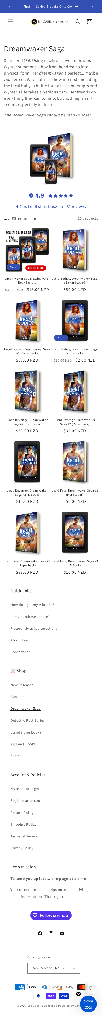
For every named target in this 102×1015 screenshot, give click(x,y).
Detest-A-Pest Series (27, 720)
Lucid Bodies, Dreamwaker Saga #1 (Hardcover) (75, 281)
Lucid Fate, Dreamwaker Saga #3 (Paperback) (27, 563)
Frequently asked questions (34, 628)
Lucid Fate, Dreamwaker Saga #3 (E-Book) (75, 563)
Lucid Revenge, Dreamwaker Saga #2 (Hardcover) (27, 422)
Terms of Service (24, 836)
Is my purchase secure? (30, 616)
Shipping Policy (23, 824)
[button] (10, 21)
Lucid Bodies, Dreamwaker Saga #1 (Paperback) (27, 351)
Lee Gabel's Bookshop (43, 1005)
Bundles (17, 696)
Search (16, 755)
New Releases (21, 685)
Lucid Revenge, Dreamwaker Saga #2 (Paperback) (74, 422)
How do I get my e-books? (32, 604)
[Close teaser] (78, 994)
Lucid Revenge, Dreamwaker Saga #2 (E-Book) (27, 492)
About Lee (19, 640)
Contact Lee (20, 652)
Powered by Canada (71, 1005)
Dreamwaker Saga (25, 708)
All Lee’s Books (23, 744)
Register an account (27, 800)
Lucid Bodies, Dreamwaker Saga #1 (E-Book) (75, 351)
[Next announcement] (92, 7)
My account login (24, 788)
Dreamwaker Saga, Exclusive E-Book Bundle (27, 281)
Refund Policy (22, 812)
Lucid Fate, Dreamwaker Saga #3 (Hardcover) (75, 492)
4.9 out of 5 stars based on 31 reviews (51, 206)
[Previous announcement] (9, 7)
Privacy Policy (21, 847)
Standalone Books (26, 732)
